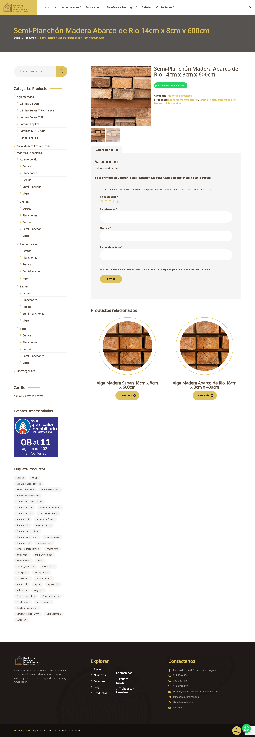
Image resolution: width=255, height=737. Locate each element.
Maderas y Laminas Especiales (28, 730)
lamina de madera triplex (182, 99)
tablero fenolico (51, 596)
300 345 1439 (180, 680)
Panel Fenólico (29, 138)
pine (38, 584)
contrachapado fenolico (29, 483)
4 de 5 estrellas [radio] (114, 201)
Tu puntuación (109, 196)
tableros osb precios (28, 608)
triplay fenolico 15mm (28, 613)
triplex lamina (172, 103)
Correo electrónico (111, 246)
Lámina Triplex (29, 124)
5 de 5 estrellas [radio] (118, 201)
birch (35, 477)
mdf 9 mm (53, 548)
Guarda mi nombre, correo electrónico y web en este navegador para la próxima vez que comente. (155, 269)
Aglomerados (25, 97)
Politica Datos (122, 680)
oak (40, 560)
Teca (23, 328)
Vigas (26, 193)
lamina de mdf (25, 507)
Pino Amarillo (28, 244)
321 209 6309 (180, 675)
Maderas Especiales (180, 95)
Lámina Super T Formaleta (37, 110)
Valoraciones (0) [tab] (106, 149)
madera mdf (45, 542)
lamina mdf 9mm (46, 519)
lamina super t (44, 525)
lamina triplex (208, 99)
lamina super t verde (28, 537)
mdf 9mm (23, 554)
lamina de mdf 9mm (50, 507)
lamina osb (23, 525)
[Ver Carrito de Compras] (250, 7)
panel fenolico (45, 578)
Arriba (236, 732)
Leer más (126, 395)
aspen (21, 477)
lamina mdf (23, 519)
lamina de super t (49, 513)
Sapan (24, 286)
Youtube (178, 707)
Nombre (105, 228)
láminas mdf (24, 542)
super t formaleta (26, 596)
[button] (246, 728)
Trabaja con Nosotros (125, 690)
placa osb (54, 584)
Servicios (99, 681)
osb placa (22, 572)
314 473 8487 (180, 686)
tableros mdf (44, 602)
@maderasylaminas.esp (186, 696)
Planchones (30, 173)
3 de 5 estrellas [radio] (110, 201)
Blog (97, 687)
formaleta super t (51, 489)
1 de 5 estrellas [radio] (102, 201)
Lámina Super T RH (32, 117)
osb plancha (42, 572)
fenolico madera (26, 489)
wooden (22, 619)
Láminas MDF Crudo (32, 131)
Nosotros (100, 675)
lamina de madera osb (29, 495)
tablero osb (23, 602)
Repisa (27, 180)
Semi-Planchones (33, 313)
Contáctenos (124, 673)
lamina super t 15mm (28, 531)
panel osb (22, 584)
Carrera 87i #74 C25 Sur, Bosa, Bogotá (194, 670)
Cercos (27, 166)
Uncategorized (26, 371)
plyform (39, 590)
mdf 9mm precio (45, 554)
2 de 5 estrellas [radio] (106, 201)
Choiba (24, 201)
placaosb (22, 590)
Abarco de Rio (28, 159)
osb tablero (23, 578)
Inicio (97, 669)
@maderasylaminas (183, 702)
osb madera (48, 566)
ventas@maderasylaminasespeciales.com (195, 691)
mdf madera (24, 560)
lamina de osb (25, 513)
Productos (100, 693)
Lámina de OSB (29, 103)
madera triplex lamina (28, 548)
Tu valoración (108, 208)
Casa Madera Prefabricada (33, 146)
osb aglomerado (26, 566)
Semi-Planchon (32, 186)
